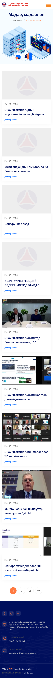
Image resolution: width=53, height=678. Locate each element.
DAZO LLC (28, 673)
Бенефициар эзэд (17, 224)
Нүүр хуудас (17, 20)
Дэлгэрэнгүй (11, 119)
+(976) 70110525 (17, 641)
